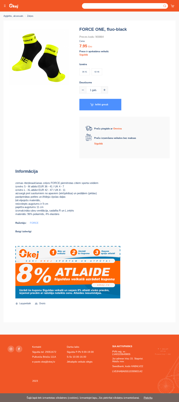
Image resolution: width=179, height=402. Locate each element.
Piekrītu (148, 397)
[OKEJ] (13, 6)
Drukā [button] (42, 303)
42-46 (96, 72)
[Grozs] (173, 5)
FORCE (34, 223)
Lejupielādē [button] (25, 303)
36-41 (84, 72)
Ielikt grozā (101, 104)
